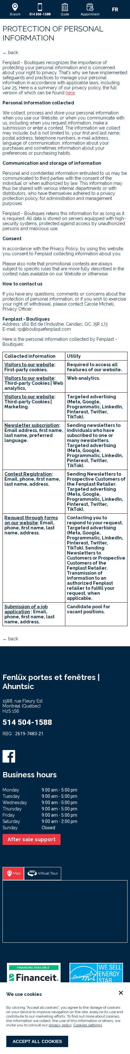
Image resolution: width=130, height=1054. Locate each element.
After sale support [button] (32, 839)
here (70, 92)
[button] (15, 9)
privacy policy (60, 1025)
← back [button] (10, 52)
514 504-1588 (27, 722)
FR (115, 10)
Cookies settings (88, 1025)
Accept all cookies (37, 1041)
